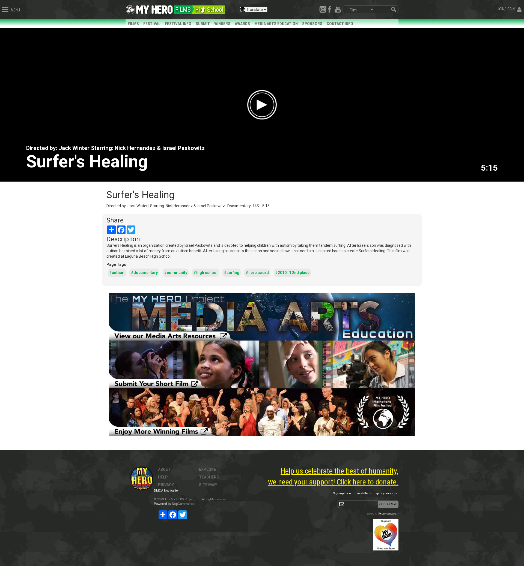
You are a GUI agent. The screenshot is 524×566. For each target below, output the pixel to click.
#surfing (231, 272)
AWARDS (242, 23)
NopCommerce (183, 504)
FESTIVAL (151, 23)
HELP (163, 477)
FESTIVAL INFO (178, 23)
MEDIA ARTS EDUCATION (276, 23)
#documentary (144, 272)
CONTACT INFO (340, 23)
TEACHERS (209, 477)
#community (175, 272)
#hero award (257, 272)
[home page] (154, 8)
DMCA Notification (167, 490)
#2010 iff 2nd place (292, 272)
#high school (205, 272)
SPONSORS (312, 23)
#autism (116, 272)
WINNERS (222, 23)
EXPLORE (207, 469)
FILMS (133, 23)
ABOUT (164, 469)
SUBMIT (203, 23)
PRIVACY (166, 485)
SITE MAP (208, 485)
